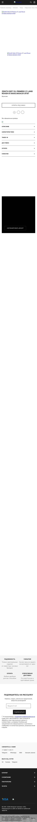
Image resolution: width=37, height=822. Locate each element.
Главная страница (6, 7)
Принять (33, 818)
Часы (21, 7)
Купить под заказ (18, 105)
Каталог (15, 7)
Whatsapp (13, 752)
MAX (20, 752)
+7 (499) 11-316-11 (7, 750)
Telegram (4, 752)
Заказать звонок (30, 752)
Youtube (7, 762)
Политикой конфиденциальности (25, 716)
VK (2, 762)
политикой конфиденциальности (12, 820)
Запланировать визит (15, 228)
